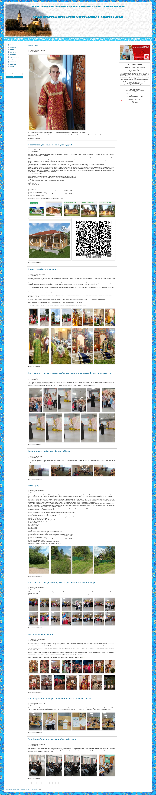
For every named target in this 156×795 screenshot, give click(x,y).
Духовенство (13, 52)
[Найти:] (14, 74)
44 (50, 783)
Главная (11, 44)
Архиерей (12, 49)
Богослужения (13, 54)
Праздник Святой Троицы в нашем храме (43, 269)
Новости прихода (42, 492)
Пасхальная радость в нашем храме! (41, 634)
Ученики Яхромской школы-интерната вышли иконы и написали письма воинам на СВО (59, 699)
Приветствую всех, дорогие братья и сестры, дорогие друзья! (50, 145)
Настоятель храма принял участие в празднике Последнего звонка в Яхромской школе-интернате (63, 583)
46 (56, 783)
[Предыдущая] (29, 783)
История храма (13, 47)
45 (53, 783)
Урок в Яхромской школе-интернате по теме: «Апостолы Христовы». (52, 739)
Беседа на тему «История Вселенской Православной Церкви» (49, 451)
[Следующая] (59, 783)
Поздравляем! (33, 45)
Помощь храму (33, 485)
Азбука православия (14, 57)
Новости (36, 51)
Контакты (12, 66)
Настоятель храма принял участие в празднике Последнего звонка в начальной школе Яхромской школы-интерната (69, 373)
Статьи (11, 59)
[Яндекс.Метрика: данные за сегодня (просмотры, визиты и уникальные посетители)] (4, 794)
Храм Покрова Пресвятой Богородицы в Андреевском (21, 789)
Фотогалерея (13, 61)
